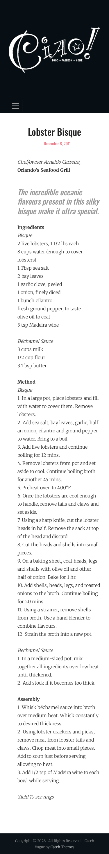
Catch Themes (62, 847)
